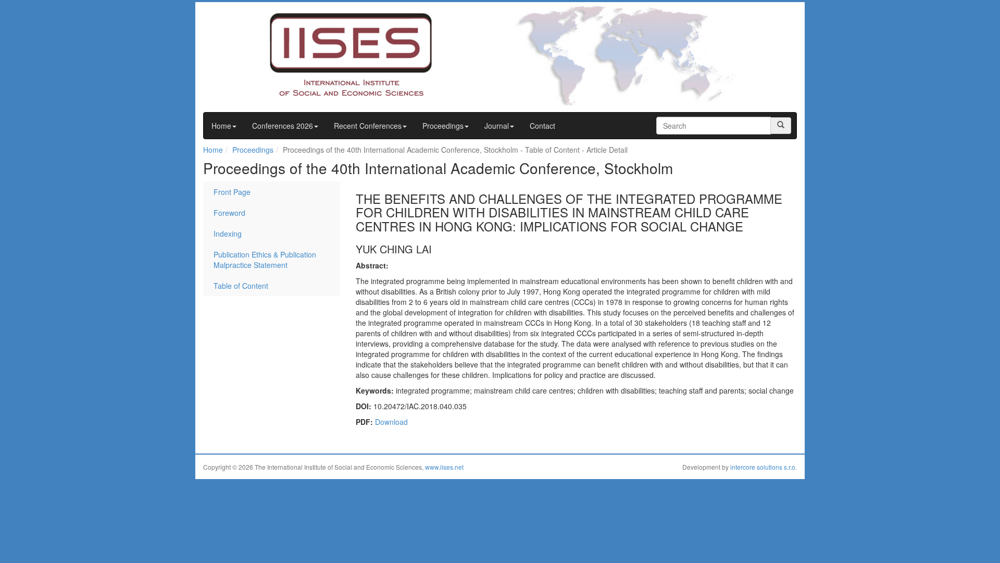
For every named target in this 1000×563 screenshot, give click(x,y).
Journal (496, 125)
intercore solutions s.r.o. (763, 466)
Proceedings (443, 125)
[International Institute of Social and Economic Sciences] (331, 53)
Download (391, 422)
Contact (542, 125)
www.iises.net (444, 466)
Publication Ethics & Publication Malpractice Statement (265, 259)
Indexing (228, 233)
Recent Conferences (368, 125)
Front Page (232, 192)
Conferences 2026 (282, 125)
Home (221, 125)
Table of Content (241, 285)
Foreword (229, 212)
